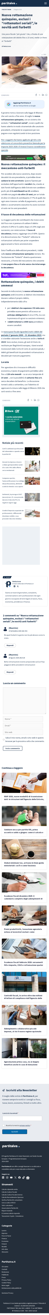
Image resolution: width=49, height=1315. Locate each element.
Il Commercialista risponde (11, 1213)
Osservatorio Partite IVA (10, 1208)
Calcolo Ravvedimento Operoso (12, 1197)
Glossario (5, 1252)
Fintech (4, 1244)
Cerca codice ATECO (8, 1203)
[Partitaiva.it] (9, 3)
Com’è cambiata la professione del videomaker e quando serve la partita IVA (13, 451)
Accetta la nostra (18, 1125)
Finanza (4, 1238)
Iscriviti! (14, 1131)
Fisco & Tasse (6, 1236)
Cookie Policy (6, 1283)
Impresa (4, 1233)
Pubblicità (5, 1275)
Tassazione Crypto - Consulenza (12, 1216)
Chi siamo (5, 1267)
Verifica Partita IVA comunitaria (12, 1200)
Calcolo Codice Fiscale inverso (12, 1195)
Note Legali (5, 1285)
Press (4, 1277)
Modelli (4, 1247)
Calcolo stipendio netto (10, 1189)
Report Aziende (7, 1211)
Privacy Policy (6, 1280)
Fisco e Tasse (6, 9)
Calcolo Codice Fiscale (9, 1192)
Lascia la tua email (11, 1113)
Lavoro (4, 1231)
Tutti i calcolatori (7, 1205)
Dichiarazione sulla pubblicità (11, 1288)
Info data (5, 1249)
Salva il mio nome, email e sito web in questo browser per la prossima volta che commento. (24, 739)
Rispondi (10, 645)
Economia (5, 1241)
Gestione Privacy (7, 1293)
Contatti (4, 1269)
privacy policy (25, 1125)
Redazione (7, 46)
